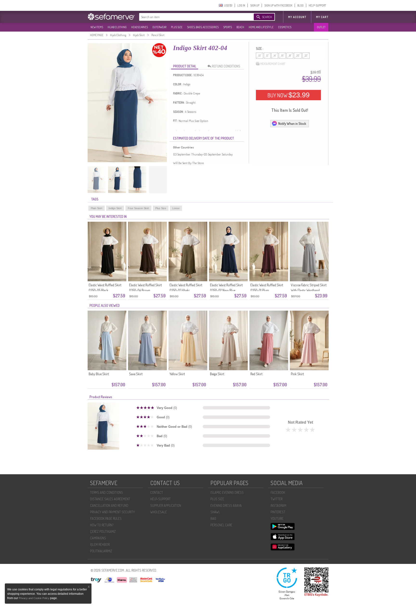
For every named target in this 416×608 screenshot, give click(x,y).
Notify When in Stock (292, 123)
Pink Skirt (297, 374)
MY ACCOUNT (297, 17)
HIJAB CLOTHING (117, 27)
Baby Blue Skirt (99, 374)
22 (306, 55)
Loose (176, 208)
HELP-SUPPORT (317, 5)
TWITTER (276, 499)
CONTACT (156, 492)
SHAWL (215, 512)
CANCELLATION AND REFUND (109, 505)
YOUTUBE (277, 518)
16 (282, 55)
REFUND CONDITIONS (226, 66)
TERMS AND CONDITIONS (106, 492)
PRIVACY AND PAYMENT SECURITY (112, 512)
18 (290, 55)
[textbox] (191, 17)
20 (297, 55)
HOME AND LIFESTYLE (261, 27)
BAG (213, 518)
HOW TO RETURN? (101, 525)
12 (267, 55)
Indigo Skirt (115, 208)
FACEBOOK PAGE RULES (106, 518)
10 (259, 55)
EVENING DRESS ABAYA (226, 505)
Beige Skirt (217, 374)
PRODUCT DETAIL (184, 66)
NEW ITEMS (97, 27)
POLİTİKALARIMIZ (101, 551)
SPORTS (227, 27)
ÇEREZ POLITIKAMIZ (103, 531)
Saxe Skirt (136, 374)
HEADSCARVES (139, 27)
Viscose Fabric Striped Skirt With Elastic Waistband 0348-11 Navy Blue (308, 290)
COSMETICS (284, 27)
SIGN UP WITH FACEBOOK (278, 5)
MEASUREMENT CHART (272, 64)
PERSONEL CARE (221, 525)
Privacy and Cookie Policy (34, 598)
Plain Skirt (96, 208)
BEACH (240, 27)
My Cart (322, 17)
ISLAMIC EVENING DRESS (227, 492)
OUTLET (321, 27)
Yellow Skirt (177, 374)
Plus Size (160, 208)
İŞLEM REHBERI (100, 544)
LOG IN (241, 5)
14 (275, 55)
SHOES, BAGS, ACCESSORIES (203, 27)
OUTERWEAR (159, 27)
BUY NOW (288, 95)
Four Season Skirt (138, 208)
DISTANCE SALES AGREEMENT (110, 499)
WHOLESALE (158, 512)
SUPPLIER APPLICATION (165, 505)
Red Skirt (256, 374)
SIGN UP (254, 5)
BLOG (300, 5)
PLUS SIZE (176, 27)
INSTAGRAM (278, 505)
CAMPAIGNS (98, 538)
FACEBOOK (278, 492)
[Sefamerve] (112, 16)
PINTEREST (278, 512)
